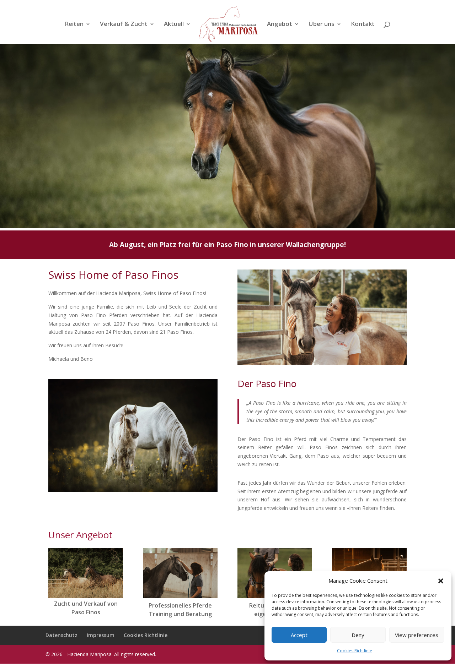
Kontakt (363, 24)
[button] (440, 580)
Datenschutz (61, 635)
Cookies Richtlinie (354, 651)
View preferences (416, 634)
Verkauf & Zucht (124, 24)
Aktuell (174, 24)
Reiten (74, 24)
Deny (358, 634)
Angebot (279, 24)
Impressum (100, 635)
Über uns (321, 24)
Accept (299, 634)
